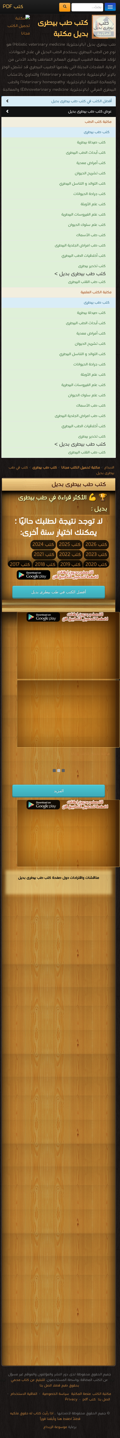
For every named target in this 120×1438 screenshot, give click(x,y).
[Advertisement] (59, 1131)
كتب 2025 (69, 544)
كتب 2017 (20, 564)
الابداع (109, 467)
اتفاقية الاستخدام (23, 1394)
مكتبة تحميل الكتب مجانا (90, 754)
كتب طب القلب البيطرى (86, 282)
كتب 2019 (70, 564)
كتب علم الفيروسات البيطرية (83, 214)
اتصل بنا (103, 1399)
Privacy (71, 1399)
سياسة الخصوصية (55, 1394)
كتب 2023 (96, 554)
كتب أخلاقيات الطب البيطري (83, 255)
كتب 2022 (70, 554)
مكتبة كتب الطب (98, 121)
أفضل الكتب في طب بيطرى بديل (58, 592)
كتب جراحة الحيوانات (89, 194)
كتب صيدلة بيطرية (91, 142)
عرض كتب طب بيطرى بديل (90, 111)
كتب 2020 (96, 564)
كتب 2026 (96, 544)
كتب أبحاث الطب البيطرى (85, 152)
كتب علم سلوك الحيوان (86, 224)
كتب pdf (89, 1399)
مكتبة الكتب (101, 1394)
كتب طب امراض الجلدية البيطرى (80, 245)
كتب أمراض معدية (90, 163)
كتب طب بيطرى (96, 132)
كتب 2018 (45, 564)
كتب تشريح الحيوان (90, 173)
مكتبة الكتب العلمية (96, 292)
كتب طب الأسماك (90, 235)
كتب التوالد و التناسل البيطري (82, 183)
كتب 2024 (43, 544)
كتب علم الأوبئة (93, 204)
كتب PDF (13, 6)
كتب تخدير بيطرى (91, 266)
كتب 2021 (44, 554)
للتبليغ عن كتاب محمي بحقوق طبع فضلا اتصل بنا (45, 1383)
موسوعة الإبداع (55, 1427)
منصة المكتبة (81, 1394)
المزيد (59, 790)
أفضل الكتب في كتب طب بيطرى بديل (81, 101)
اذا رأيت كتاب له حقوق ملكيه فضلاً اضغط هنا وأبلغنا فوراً (45, 1416)
